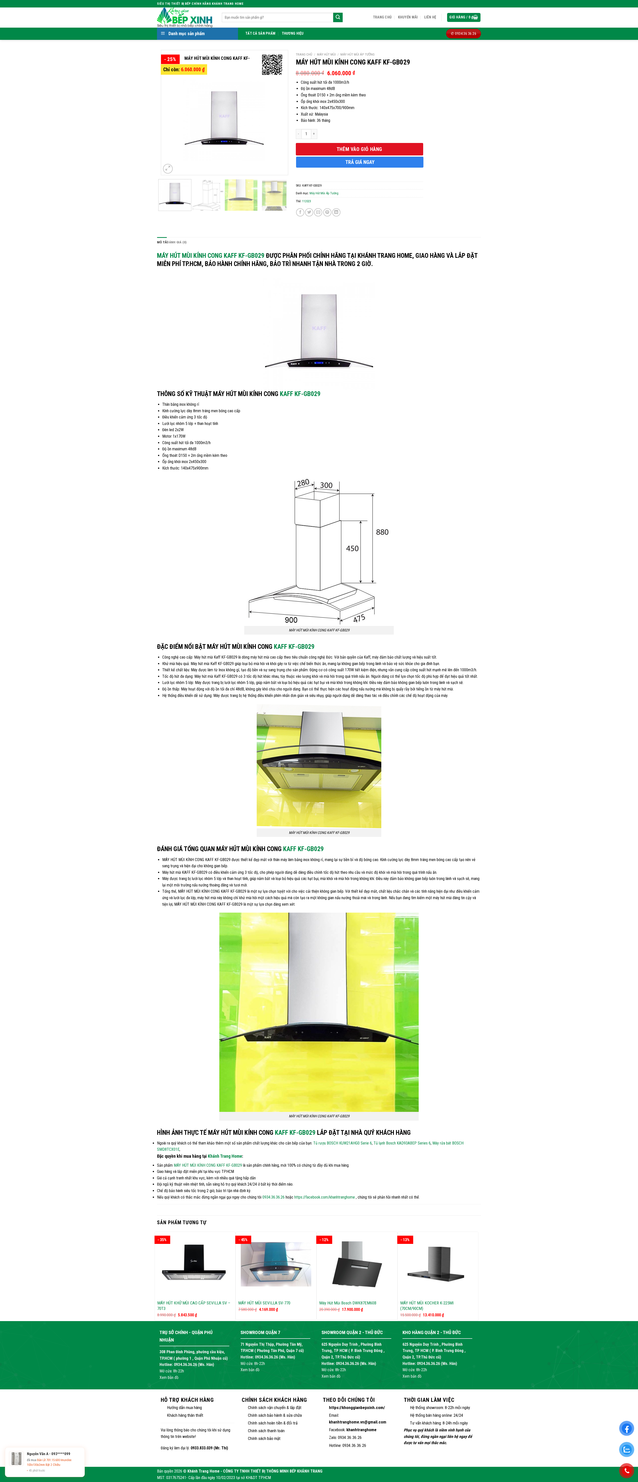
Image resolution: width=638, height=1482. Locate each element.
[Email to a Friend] (318, 212)
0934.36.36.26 (273, 1197)
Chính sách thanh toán (266, 1430)
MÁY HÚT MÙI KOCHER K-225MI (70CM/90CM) (427, 1305)
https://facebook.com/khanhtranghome (324, 1197)
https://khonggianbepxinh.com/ (357, 1407)
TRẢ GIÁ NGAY (360, 162)
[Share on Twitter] (309, 212)
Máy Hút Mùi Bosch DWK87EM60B (347, 1302)
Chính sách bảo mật (264, 1438)
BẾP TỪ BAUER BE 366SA (53, 1465)
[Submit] (338, 17)
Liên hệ (430, 17)
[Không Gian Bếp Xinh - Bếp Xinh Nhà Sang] (185, 17)
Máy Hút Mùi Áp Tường (357, 54)
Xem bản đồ (169, 1377)
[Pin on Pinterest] (327, 212)
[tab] (162, 242)
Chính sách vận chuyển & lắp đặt (274, 1407)
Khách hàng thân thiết (185, 1415)
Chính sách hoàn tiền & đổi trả (273, 1422)
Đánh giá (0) (177, 242)
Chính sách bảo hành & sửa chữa (275, 1415)
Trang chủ (382, 17)
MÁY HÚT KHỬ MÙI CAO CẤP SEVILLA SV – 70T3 (193, 1305)
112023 (306, 201)
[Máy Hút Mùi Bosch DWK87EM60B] (357, 1264)
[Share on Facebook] (300, 212)
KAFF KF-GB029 (300, 394)
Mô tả (162, 242)
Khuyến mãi (408, 17)
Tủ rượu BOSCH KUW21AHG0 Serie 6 (342, 1143)
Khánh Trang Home (225, 1156)
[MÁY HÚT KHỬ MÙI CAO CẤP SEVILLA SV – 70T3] (195, 1264)
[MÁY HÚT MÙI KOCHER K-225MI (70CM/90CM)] (438, 1264)
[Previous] (169, 112)
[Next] (278, 112)
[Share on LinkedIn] (336, 212)
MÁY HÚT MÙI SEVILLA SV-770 (264, 1302)
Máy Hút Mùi (326, 54)
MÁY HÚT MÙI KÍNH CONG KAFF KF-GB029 (210, 255)
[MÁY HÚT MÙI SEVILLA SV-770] (276, 1264)
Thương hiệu (293, 33)
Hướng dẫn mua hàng (184, 1407)
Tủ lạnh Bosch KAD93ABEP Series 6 (402, 1143)
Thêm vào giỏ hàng (359, 149)
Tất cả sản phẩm (260, 33)
